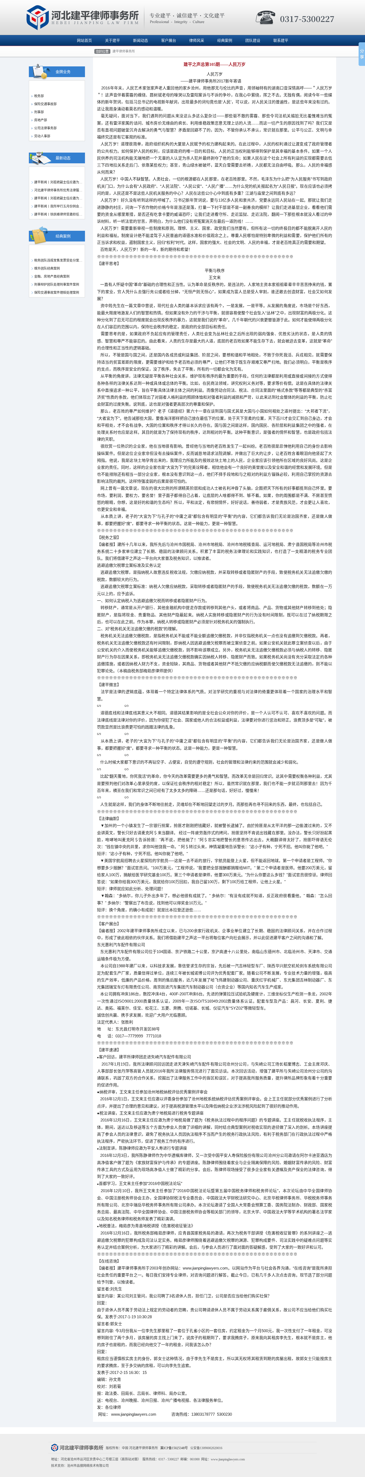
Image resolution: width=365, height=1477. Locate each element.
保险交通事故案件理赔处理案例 (56, 292)
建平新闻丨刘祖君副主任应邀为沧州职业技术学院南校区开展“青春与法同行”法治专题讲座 (60, 198)
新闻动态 (140, 41)
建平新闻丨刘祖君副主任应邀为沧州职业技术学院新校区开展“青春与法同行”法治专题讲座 (60, 182)
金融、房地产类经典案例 (51, 276)
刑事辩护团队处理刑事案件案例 (56, 284)
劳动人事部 (42, 136)
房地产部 (40, 120)
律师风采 (196, 41)
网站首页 (84, 41)
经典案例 (224, 41)
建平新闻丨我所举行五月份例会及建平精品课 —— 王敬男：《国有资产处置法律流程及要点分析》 (60, 206)
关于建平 (112, 41)
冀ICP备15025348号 (174, 1448)
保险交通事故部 (45, 104)
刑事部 (39, 112)
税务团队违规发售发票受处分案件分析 (60, 260)
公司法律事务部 (45, 128)
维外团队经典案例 (47, 268)
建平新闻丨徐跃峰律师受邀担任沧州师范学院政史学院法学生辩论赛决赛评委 (60, 214)
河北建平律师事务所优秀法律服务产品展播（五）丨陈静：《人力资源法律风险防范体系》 (60, 190)
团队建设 (252, 41)
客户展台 (168, 41)
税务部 (39, 96)
